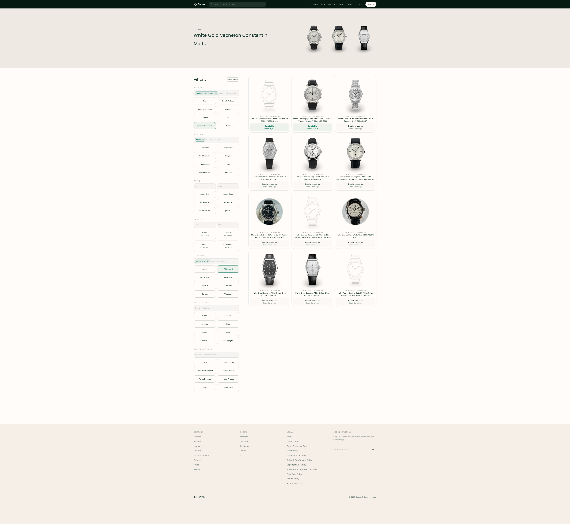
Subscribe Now (269, 275)
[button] (269, 247)
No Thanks (269, 283)
